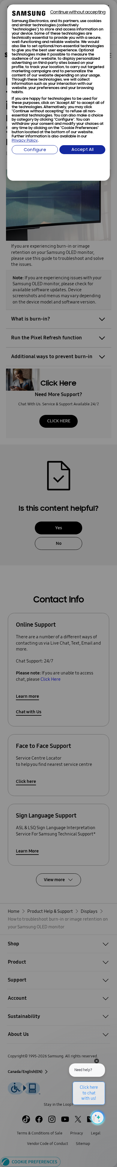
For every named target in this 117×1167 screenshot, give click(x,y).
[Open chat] (96, 1117)
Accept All (82, 150)
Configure (35, 150)
